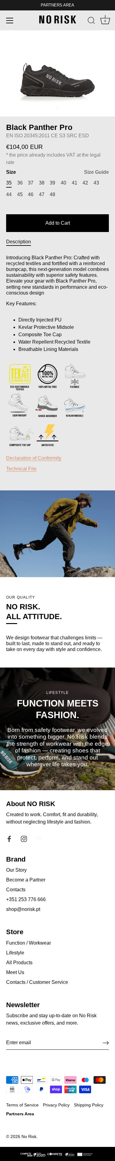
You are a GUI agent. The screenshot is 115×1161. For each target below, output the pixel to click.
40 (63, 182)
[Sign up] (106, 1043)
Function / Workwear (28, 943)
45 (20, 194)
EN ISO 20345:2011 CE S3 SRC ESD (47, 135)
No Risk (28, 1136)
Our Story (16, 870)
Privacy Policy (56, 1105)
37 (30, 182)
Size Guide (96, 172)
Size (57, 172)
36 (20, 182)
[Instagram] (24, 838)
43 (96, 182)
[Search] (91, 21)
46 (30, 194)
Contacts (15, 889)
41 (74, 182)
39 (52, 182)
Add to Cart (57, 223)
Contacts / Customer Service (37, 982)
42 (85, 182)
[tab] (21, 242)
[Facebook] (9, 838)
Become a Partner (25, 879)
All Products (19, 962)
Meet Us (15, 972)
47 (41, 194)
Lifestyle (15, 952)
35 (9, 182)
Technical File (21, 468)
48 (52, 194)
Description (18, 241)
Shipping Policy (88, 1105)
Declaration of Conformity (33, 458)
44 (9, 194)
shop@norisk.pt (23, 909)
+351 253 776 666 (26, 899)
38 (41, 182)
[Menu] (10, 20)
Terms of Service (22, 1105)
